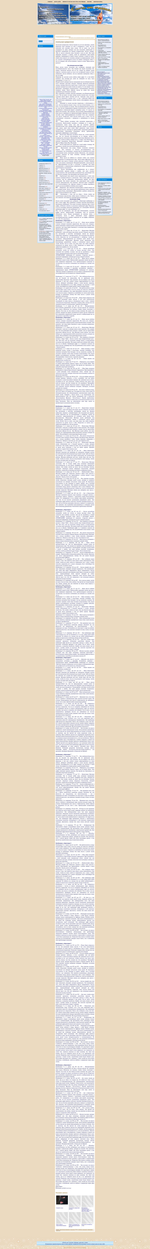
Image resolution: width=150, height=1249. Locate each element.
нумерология (89, 1229)
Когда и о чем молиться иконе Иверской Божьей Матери (104, 212)
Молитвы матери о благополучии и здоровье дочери (103, 206)
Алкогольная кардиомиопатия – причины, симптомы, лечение (104, 113)
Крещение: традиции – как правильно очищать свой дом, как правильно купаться (104, 193)
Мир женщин (42, 186)
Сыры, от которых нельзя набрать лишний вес (103, 67)
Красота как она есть (43, 182)
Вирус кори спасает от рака (104, 57)
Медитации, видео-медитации (46, 183)
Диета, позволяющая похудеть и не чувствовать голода (104, 59)
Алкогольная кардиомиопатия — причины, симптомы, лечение (104, 51)
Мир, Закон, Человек (43, 188)
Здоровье (41, 177)
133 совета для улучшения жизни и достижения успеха (81, 37)
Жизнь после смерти (43, 171)
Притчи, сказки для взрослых (45, 200)
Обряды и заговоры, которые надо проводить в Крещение (104, 197)
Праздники (41, 198)
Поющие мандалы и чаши (45, 197)
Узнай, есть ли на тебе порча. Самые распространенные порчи (45, 232)
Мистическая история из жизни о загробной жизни (103, 40)
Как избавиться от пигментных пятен (102, 46)
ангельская (84, 1229)
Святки (40, 207)
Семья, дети (42, 209)
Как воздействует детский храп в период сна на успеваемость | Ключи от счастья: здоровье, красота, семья (45, 237)
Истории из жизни (43, 180)
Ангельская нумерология (65, 42)
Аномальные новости (44, 163)
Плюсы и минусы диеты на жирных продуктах (104, 55)
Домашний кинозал (43, 170)
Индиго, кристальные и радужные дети (45, 219)
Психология (41, 203)
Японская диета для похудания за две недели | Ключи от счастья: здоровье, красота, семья (45, 226)
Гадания (41, 165)
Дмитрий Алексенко (43, 168)
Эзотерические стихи (44, 210)
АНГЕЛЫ (80, 1229)
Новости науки (42, 194)
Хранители (58, 1230)
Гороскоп (41, 166)
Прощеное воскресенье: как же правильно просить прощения (104, 202)
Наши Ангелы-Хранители (44, 192)
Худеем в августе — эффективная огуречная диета (103, 63)
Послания (41, 195)
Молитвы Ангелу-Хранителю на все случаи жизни (104, 210)
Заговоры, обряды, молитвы (45, 173)
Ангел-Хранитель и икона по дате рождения (104, 183)
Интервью (41, 179)
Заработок (41, 175)
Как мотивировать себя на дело (63, 36)
